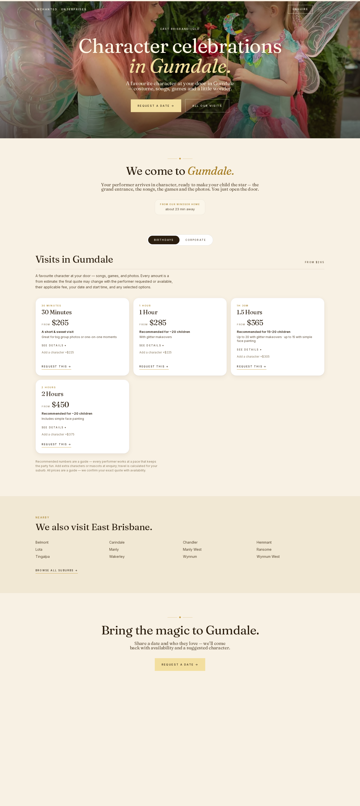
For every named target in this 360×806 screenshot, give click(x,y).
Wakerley (117, 556)
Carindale (117, 542)
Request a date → (156, 105)
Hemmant (264, 542)
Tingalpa (43, 556)
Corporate (195, 239)
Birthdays (164, 239)
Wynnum (190, 556)
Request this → (56, 366)
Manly (114, 549)
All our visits (207, 105)
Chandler (190, 542)
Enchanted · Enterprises (61, 9)
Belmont (42, 542)
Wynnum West (268, 556)
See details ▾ (54, 345)
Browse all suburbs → (57, 570)
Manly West (192, 549)
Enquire (300, 9)
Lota (39, 549)
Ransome (264, 549)
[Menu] (320, 9)
